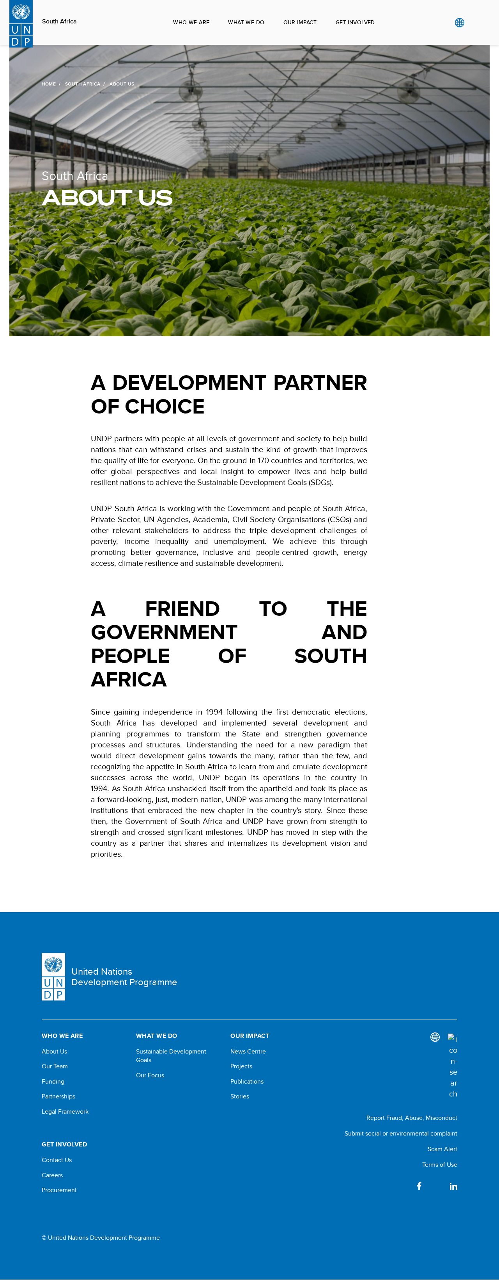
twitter (436, 1186)
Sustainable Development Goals (171, 1055)
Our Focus (150, 1075)
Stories (239, 1096)
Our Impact (300, 22)
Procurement (59, 1190)
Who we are (191, 22)
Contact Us (57, 1160)
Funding (53, 1081)
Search (475, 23)
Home (49, 84)
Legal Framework (65, 1111)
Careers (52, 1175)
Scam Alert (442, 1149)
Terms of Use (439, 1164)
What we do (246, 22)
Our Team (55, 1066)
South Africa (59, 21)
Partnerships (58, 1096)
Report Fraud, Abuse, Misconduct (411, 1117)
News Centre (248, 1051)
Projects (241, 1066)
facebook (419, 1186)
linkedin (453, 1186)
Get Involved (355, 22)
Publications (247, 1081)
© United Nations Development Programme (101, 1238)
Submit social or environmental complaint (401, 1133)
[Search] (452, 1066)
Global (459, 23)
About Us (54, 1051)
